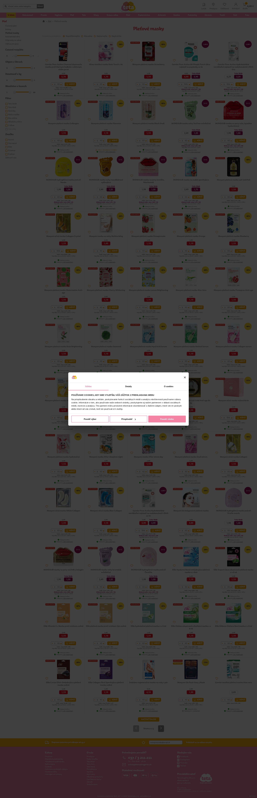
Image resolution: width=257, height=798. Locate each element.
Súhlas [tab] (88, 386)
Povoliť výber (90, 419)
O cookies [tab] (168, 386)
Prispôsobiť (127, 419)
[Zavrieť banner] (185, 377)
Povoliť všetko (167, 419)
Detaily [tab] (128, 386)
